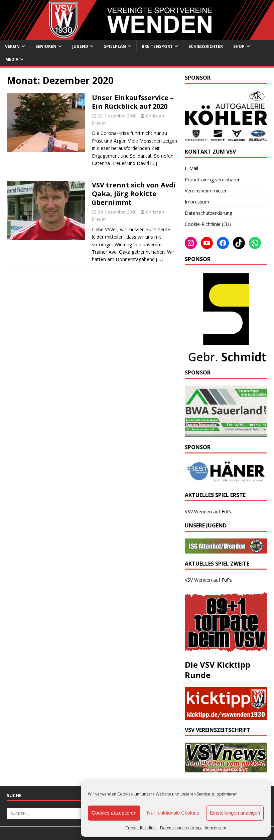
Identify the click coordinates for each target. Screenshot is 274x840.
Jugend (80, 46)
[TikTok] (239, 243)
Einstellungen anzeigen (235, 813)
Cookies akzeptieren (114, 813)
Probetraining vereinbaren (213, 179)
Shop (239, 46)
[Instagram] (191, 243)
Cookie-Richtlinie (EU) (208, 224)
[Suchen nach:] (48, 813)
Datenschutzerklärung (180, 828)
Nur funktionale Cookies (173, 813)
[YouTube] (207, 243)
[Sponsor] (226, 358)
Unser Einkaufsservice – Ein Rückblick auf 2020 (132, 102)
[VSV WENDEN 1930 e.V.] (137, 36)
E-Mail (191, 168)
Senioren (45, 46)
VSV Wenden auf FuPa (209, 511)
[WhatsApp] (255, 243)
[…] (153, 163)
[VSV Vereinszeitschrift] (226, 768)
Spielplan (115, 46)
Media (11, 59)
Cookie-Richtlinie (141, 828)
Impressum (215, 828)
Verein (12, 46)
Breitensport (157, 46)
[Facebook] (223, 243)
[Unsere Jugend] (226, 549)
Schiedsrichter (205, 46)
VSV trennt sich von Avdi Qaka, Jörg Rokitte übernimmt (134, 193)
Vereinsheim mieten (206, 190)
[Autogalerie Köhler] (226, 138)
